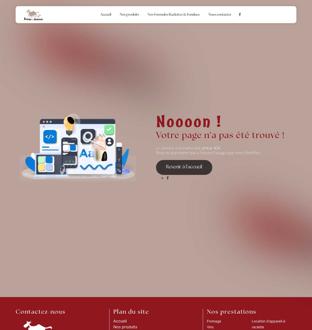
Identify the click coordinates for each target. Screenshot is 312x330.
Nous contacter (219, 15)
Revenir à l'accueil (184, 167)
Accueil (105, 15)
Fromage (214, 321)
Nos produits (129, 15)
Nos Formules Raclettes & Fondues (174, 15)
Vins (210, 327)
